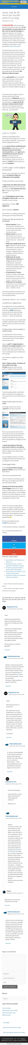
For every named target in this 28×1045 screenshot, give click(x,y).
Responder (7, 650)
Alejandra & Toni (12, 607)
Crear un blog (6, 1008)
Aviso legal (6, 1022)
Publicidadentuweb (14, 656)
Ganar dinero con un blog (9, 1010)
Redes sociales (6, 1015)
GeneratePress (23, 1040)
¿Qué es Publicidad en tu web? (12, 1027)
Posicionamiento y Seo (8, 1013)
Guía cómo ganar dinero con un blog (14, 1032)
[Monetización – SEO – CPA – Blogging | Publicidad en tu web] (14, 2)
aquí (17, 674)
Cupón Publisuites (14, 46)
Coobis (11, 310)
